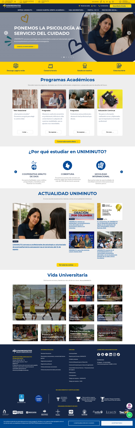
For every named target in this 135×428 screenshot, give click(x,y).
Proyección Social (109, 10)
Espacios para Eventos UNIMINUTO (77, 356)
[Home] (12, 5)
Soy (94, 5)
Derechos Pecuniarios (46, 353)
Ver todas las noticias (66, 265)
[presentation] (15, 172)
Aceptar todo (117, 423)
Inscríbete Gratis (119, 6)
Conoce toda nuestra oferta (66, 141)
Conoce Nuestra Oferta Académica (50, 10)
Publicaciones (72, 372)
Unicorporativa (72, 375)
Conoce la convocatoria (25, 46)
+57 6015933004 (106, 362)
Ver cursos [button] (109, 132)
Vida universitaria (76, 10)
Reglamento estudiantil (46, 361)
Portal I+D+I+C (93, 10)
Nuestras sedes (85, 5)
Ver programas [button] (52, 132)
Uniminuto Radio (73, 353)
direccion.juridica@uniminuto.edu (20, 370)
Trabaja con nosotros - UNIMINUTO (77, 378)
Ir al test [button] (24, 132)
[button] (6, 33)
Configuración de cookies (84, 423)
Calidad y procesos (73, 359)
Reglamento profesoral (46, 364)
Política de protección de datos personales (51, 369)
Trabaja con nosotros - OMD (75, 381)
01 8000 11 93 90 (113, 364)
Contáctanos (104, 5)
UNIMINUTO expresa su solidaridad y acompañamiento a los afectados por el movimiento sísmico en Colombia (79, 225)
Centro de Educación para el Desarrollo (78, 362)
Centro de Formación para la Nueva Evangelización (81, 365)
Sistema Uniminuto (25, 10)
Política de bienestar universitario (49, 366)
